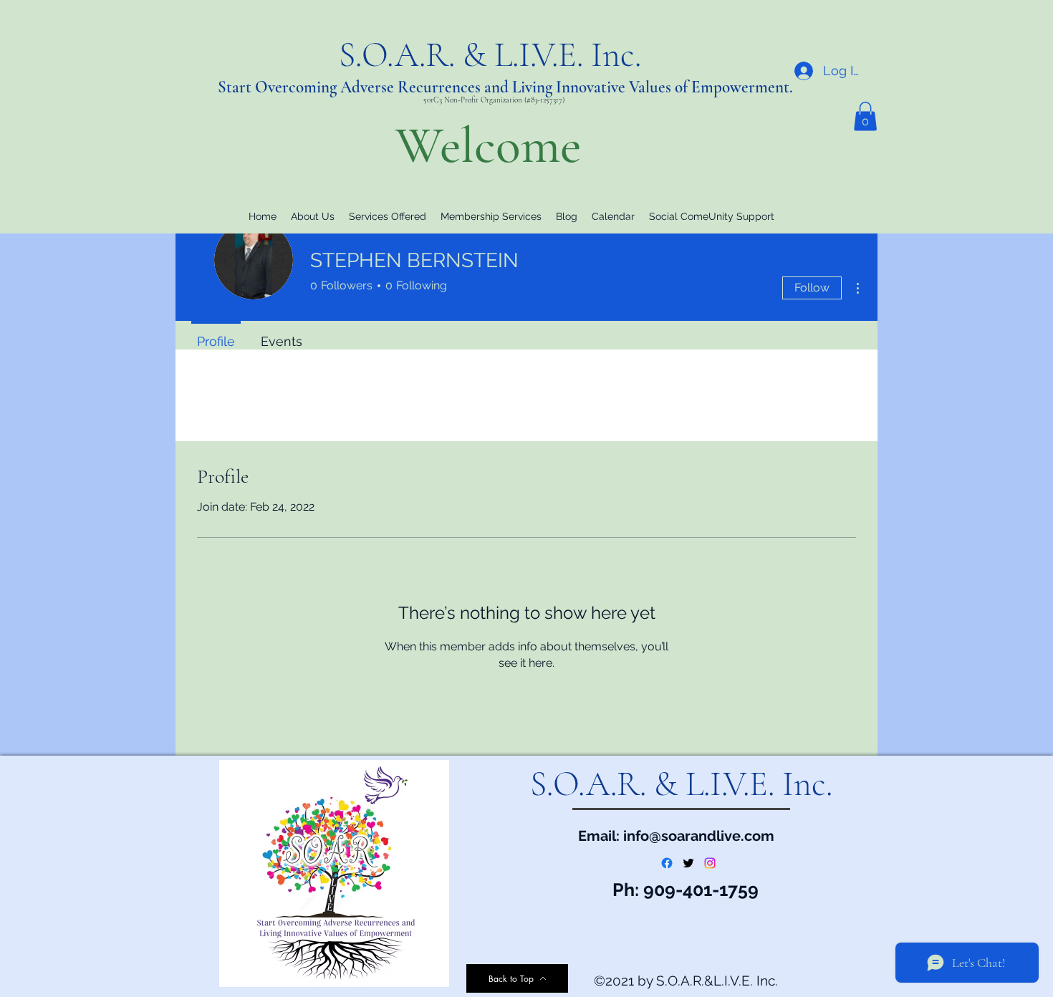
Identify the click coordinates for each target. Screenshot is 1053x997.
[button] (865, 116)
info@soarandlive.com (698, 835)
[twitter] (688, 863)
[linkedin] (710, 863)
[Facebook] (667, 863)
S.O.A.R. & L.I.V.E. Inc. (494, 55)
